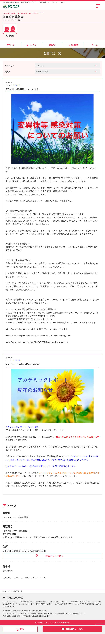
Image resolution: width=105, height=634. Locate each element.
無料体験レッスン (74, 629)
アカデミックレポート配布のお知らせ (23, 364)
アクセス (95, 45)
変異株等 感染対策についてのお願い (23, 89)
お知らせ (17, 85)
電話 (21, 629)
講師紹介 (52, 45)
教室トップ (10, 45)
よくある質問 (73, 45)
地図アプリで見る (54, 556)
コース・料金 (31, 45)
